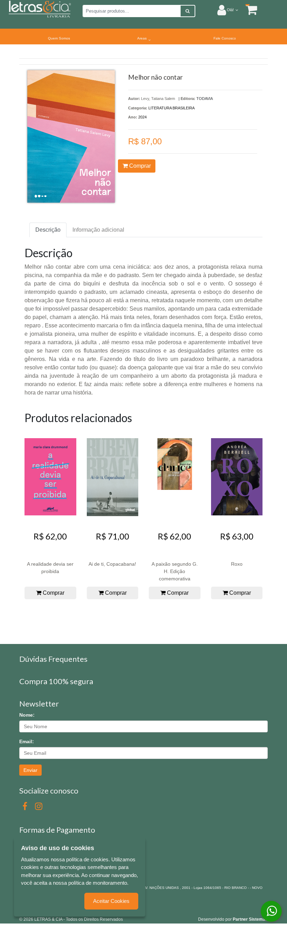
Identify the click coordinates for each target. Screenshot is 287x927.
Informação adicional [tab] (98, 230)
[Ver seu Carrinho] (248, 9)
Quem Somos (59, 38)
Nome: (27, 715)
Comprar (139, 166)
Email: (26, 741)
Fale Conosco (225, 38)
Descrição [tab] (48, 230)
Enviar (30, 770)
